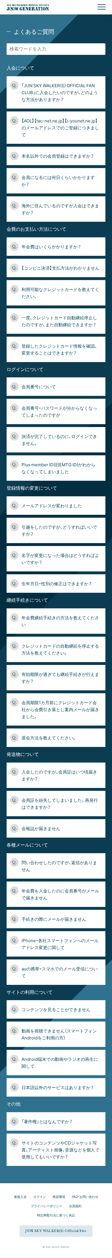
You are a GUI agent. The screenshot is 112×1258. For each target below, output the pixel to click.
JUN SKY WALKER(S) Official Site (55, 1231)
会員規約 (75, 1205)
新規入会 (20, 1196)
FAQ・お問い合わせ (85, 1196)
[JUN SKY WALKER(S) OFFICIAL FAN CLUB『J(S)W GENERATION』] (24, 7)
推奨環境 (59, 1196)
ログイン (39, 1196)
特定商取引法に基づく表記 (56, 1215)
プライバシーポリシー (46, 1205)
